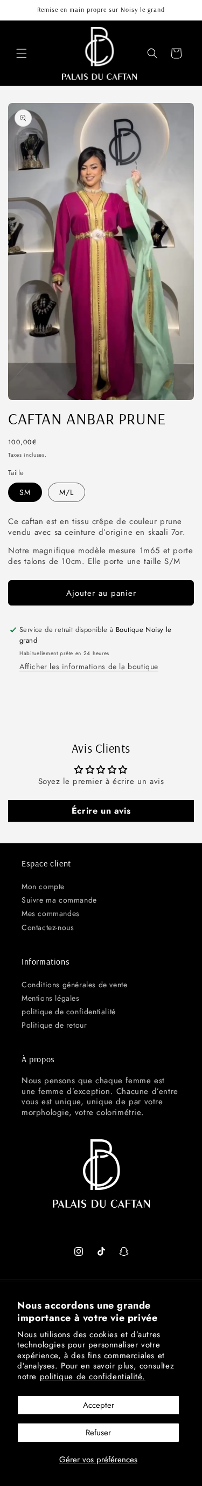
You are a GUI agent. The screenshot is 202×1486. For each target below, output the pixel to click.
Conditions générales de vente (74, 984)
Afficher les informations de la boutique (88, 666)
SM (25, 492)
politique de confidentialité (69, 1011)
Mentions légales (51, 998)
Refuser (98, 1433)
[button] (21, 53)
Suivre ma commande (59, 900)
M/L (66, 492)
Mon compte (43, 886)
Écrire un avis (101, 810)
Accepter (98, 1405)
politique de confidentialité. (92, 1376)
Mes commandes (51, 913)
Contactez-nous (48, 927)
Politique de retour (54, 1025)
